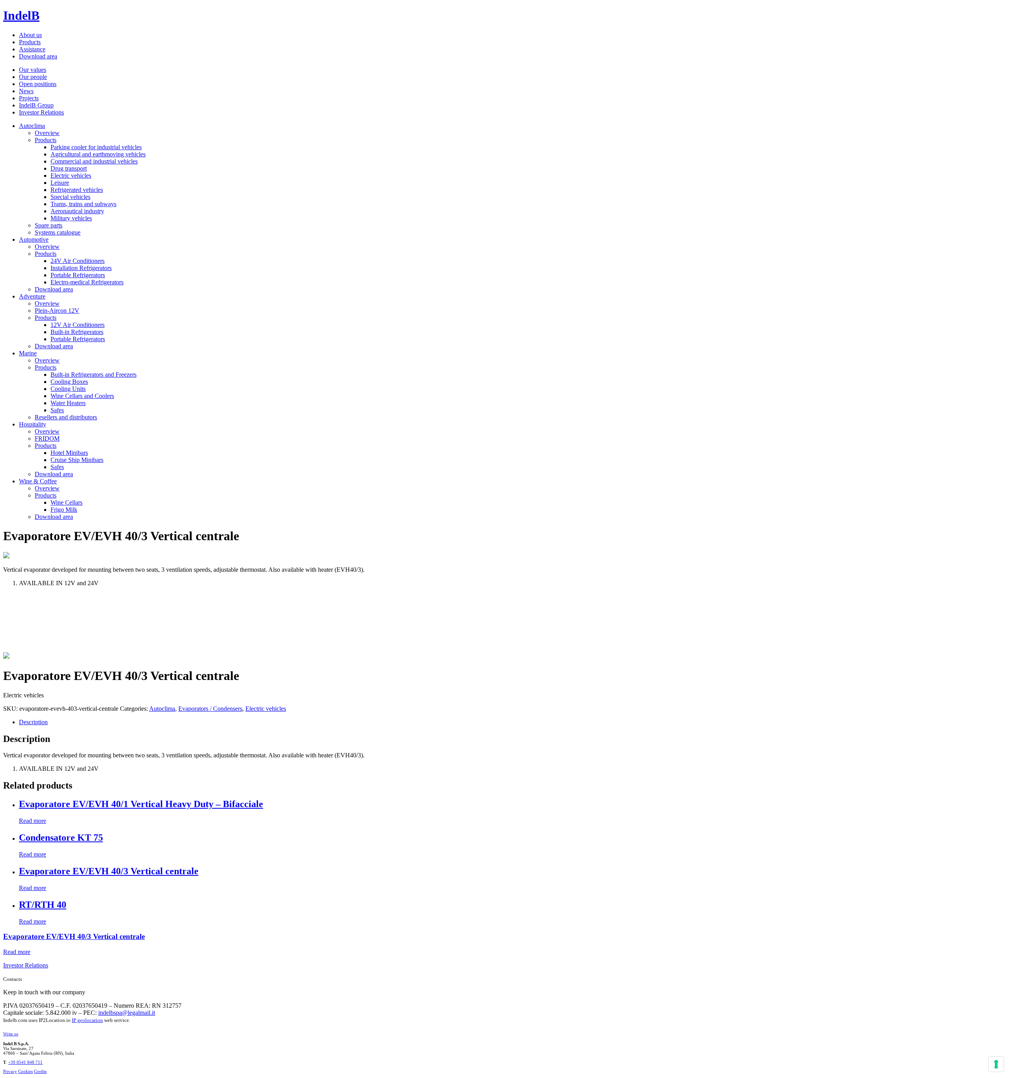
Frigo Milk (63, 509)
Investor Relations (41, 112)
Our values (32, 69)
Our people (33, 76)
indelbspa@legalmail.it (126, 1012)
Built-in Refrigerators (76, 332)
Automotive (34, 239)
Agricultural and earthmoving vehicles (98, 154)
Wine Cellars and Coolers (82, 396)
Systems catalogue (57, 232)
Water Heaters (68, 403)
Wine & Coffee (38, 481)
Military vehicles (71, 218)
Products (30, 42)
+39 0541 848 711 (25, 1062)
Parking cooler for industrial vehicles (96, 147)
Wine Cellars (66, 502)
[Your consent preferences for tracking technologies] (996, 1064)
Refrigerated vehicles (76, 189)
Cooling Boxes (69, 381)
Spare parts (48, 225)
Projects (29, 98)
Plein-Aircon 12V (57, 310)
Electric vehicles (70, 175)
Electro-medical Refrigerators (86, 282)
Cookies (25, 1071)
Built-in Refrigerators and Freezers (93, 374)
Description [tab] (33, 722)
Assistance (32, 49)
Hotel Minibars (69, 452)
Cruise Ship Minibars (76, 459)
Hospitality (32, 424)
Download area (38, 56)
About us (30, 35)
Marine (28, 353)
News (26, 91)
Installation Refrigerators (81, 268)
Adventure (32, 296)
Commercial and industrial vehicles (94, 161)
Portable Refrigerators (77, 275)
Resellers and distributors (66, 417)
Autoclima (32, 125)
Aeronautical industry (77, 211)
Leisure (59, 182)
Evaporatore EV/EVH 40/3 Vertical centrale (74, 936)
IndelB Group (36, 105)
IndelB (21, 15)
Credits (40, 1071)
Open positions (37, 84)
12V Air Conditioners (77, 324)
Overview (47, 133)
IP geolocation (87, 1020)
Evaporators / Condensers (210, 708)
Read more (32, 820)
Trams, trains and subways (83, 204)
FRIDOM (47, 438)
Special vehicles (70, 196)
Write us (10, 1033)
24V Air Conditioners (77, 260)
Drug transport (68, 168)
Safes (57, 410)
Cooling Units (68, 388)
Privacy (10, 1071)
